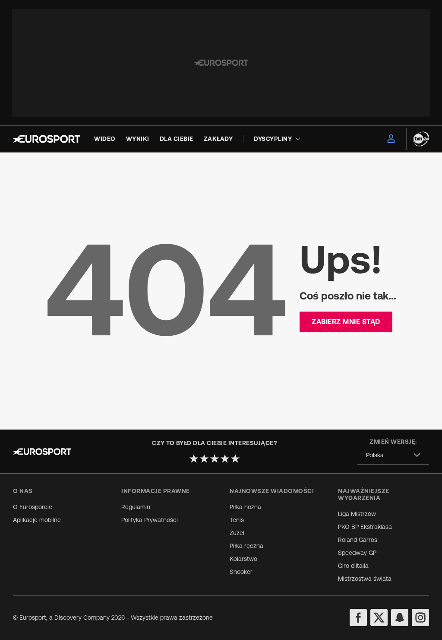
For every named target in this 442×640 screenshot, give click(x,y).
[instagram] (420, 617)
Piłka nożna (245, 506)
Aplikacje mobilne (37, 519)
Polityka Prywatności (149, 519)
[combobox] (393, 455)
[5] (235, 458)
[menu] (391, 139)
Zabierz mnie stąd (346, 321)
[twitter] (379, 617)
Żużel (237, 532)
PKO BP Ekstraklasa (365, 526)
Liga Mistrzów (357, 513)
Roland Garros (357, 539)
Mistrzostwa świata (364, 578)
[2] (204, 458)
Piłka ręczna (246, 545)
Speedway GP (357, 552)
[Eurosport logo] (46, 139)
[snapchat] (399, 617)
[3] (214, 458)
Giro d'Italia (353, 565)
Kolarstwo (243, 558)
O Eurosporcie (32, 506)
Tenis (237, 519)
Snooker (241, 571)
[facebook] (358, 617)
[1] (194, 458)
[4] (225, 458)
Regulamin (135, 506)
